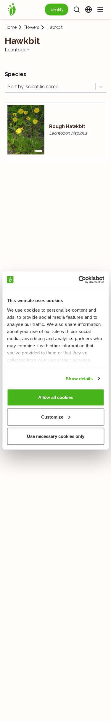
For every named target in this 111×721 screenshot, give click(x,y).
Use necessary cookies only (55, 436)
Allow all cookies (55, 397)
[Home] (12, 9)
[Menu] (100, 9)
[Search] (77, 9)
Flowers (31, 27)
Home (11, 27)
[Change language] (88, 9)
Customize (52, 416)
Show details (79, 378)
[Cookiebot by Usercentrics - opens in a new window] (79, 279)
